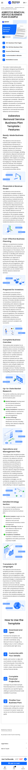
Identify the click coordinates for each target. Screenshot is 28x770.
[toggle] (25, 759)
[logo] (14, 3)
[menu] (4, 2)
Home (2, 7)
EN (24, 2)
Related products (6, 730)
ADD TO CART (15, 763)
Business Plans (9, 7)
